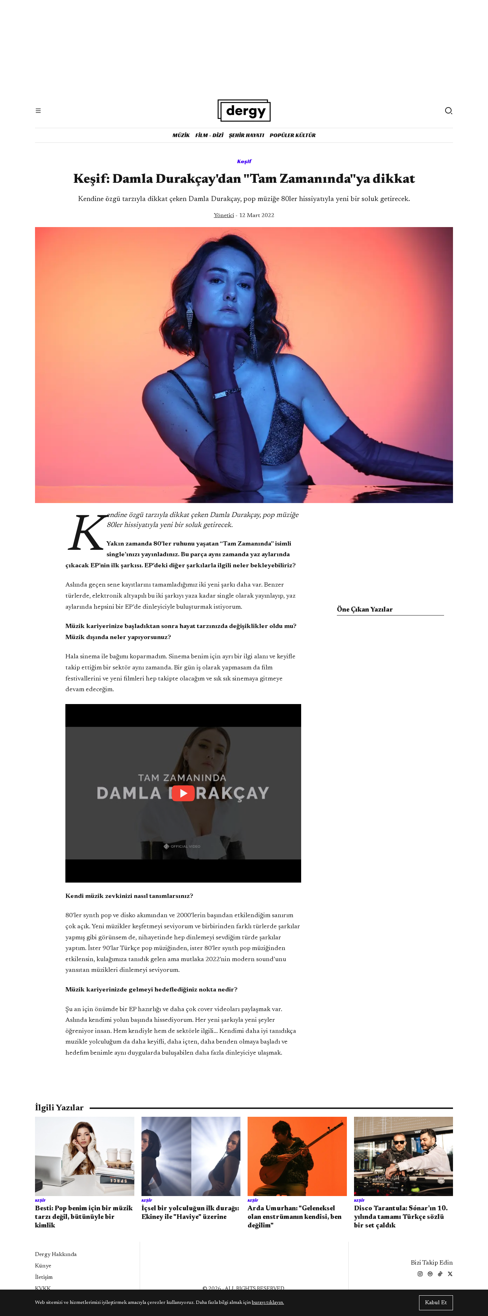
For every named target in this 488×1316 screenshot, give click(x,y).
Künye (43, 1266)
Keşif (244, 161)
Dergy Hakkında (56, 1254)
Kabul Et (436, 1303)
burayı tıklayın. (268, 1302)
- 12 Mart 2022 (244, 216)
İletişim (44, 1277)
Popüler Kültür (293, 135)
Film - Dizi (209, 135)
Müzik (181, 135)
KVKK (43, 1289)
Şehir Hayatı (246, 135)
